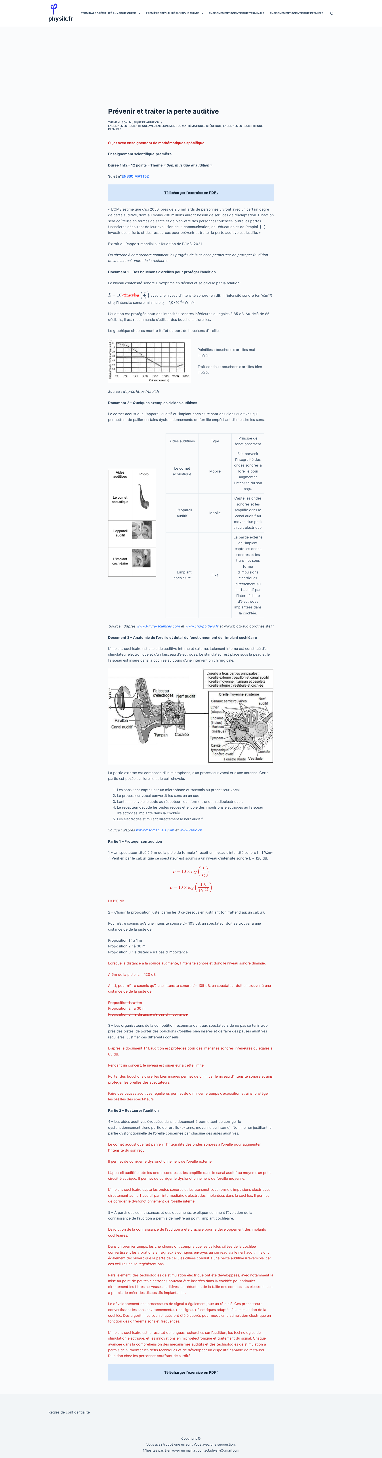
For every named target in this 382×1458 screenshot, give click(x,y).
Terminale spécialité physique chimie (108, 13)
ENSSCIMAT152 (135, 176)
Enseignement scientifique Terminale (236, 13)
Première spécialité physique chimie (172, 13)
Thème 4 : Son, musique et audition (133, 122)
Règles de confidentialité (69, 1412)
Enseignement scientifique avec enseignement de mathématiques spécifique (165, 126)
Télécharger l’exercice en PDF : (191, 192)
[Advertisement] (191, 60)
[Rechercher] (332, 13)
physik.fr (60, 18)
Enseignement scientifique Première (296, 13)
